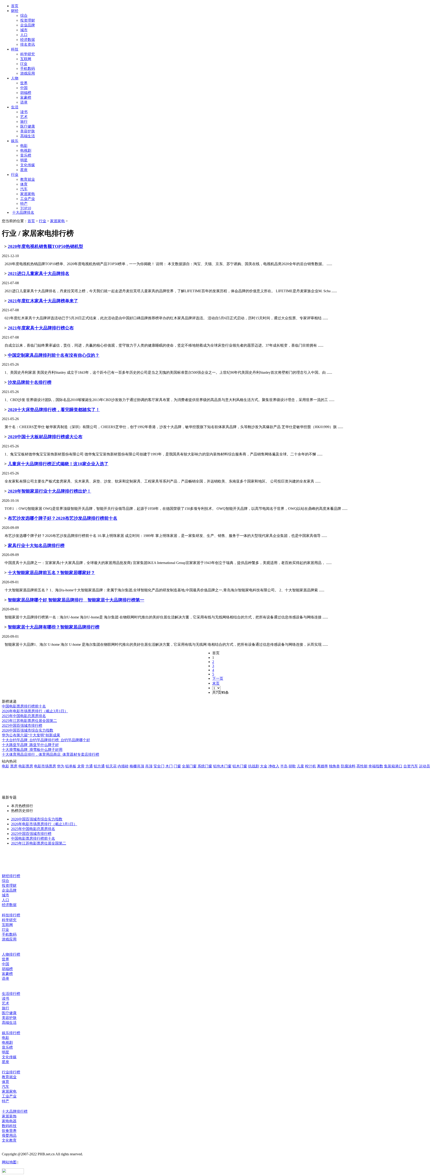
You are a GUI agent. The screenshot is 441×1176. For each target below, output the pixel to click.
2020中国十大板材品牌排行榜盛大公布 (45, 436)
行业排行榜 (11, 1072)
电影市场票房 (45, 766)
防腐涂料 (348, 766)
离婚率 (322, 766)
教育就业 (27, 179)
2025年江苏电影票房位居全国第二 (29, 721)
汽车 (24, 189)
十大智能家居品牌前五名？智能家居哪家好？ (51, 572)
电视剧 (25, 150)
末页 (216, 683)
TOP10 (25, 208)
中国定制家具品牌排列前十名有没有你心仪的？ (53, 355)
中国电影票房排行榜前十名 (24, 706)
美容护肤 (27, 131)
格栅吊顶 (137, 766)
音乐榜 (25, 155)
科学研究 (27, 54)
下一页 (217, 678)
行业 (14, 175)
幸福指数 (375, 766)
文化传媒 (27, 165)
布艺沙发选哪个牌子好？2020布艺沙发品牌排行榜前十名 (62, 518)
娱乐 (14, 141)
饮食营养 (9, 1131)
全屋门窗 (189, 766)
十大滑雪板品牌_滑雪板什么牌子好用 (32, 750)
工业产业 (27, 199)
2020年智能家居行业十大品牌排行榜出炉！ (49, 491)
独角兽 (334, 766)
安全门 (158, 766)
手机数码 (27, 68)
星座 (24, 170)
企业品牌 (27, 25)
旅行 (24, 121)
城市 (24, 30)
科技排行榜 (11, 915)
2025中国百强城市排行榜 (22, 725)
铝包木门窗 (222, 766)
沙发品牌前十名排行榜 (29, 382)
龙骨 (81, 766)
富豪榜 (25, 97)
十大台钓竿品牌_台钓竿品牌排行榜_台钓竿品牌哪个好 (46, 740)
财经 (14, 11)
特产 (24, 203)
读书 (24, 112)
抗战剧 (253, 766)
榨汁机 (310, 766)
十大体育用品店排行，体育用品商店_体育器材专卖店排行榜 (50, 754)
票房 (13, 766)
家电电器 (9, 1121)
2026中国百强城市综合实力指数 (27, 730)
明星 (24, 160)
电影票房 (25, 766)
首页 (14, 6)
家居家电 (27, 194)
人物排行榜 (11, 954)
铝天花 (111, 766)
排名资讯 (27, 44)
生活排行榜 (11, 994)
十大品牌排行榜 (15, 1111)
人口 (24, 35)
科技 (14, 49)
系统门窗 (205, 766)
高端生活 (27, 136)
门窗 (177, 766)
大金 (263, 766)
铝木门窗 (239, 766)
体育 (24, 184)
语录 (24, 102)
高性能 (362, 766)
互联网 (25, 59)
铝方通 (99, 766)
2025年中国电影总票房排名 (24, 716)
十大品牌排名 (23, 212)
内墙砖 (123, 766)
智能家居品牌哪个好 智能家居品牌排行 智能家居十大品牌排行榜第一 (76, 600)
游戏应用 (27, 73)
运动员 (424, 766)
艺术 (24, 117)
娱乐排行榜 (11, 1033)
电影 (24, 146)
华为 (60, 766)
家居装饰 (9, 1116)
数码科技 (9, 1126)
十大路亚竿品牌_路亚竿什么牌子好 (30, 745)
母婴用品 (9, 1135)
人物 (14, 78)
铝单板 (70, 766)
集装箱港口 (393, 766)
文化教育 (9, 1140)
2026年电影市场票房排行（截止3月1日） (35, 711)
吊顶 (149, 766)
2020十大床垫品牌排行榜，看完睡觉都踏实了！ (54, 409)
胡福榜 (25, 93)
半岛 (284, 766)
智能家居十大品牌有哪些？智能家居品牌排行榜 (53, 627)
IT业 (23, 64)
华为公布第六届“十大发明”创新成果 (31, 735)
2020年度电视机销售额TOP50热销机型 (45, 246)
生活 (14, 107)
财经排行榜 (11, 876)
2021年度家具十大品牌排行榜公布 (41, 328)
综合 (24, 15)
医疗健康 (27, 126)
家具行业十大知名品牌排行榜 (36, 545)
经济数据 (27, 40)
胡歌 (292, 766)
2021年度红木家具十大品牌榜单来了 (43, 300)
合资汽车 (410, 766)
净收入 (273, 766)
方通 (89, 766)
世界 (24, 83)
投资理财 (27, 20)
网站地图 (9, 1162)
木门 (169, 766)
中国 (24, 88)
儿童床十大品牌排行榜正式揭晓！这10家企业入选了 (58, 463)
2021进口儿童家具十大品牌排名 (38, 273)
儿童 (300, 766)
